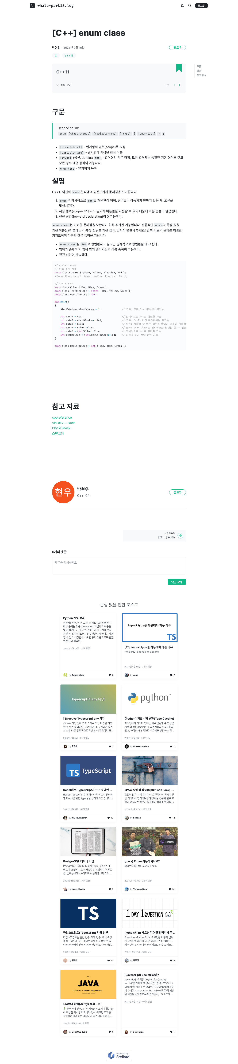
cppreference (62, 417)
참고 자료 (201, 75)
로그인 (201, 6)
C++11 (62, 72)
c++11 (69, 55)
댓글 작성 (176, 582)
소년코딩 (58, 433)
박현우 (56, 47)
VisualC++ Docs (63, 423)
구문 (199, 66)
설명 (199, 70)
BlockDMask (61, 428)
